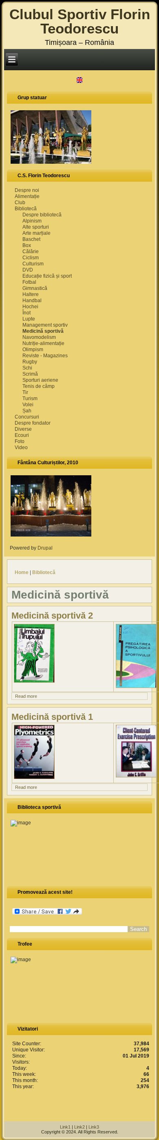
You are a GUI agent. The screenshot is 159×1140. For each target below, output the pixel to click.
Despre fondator (33, 423)
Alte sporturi (35, 227)
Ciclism (30, 258)
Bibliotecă (26, 209)
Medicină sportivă (43, 331)
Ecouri (22, 435)
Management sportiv (45, 325)
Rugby (29, 362)
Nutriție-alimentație (43, 343)
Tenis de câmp (38, 386)
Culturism (33, 264)
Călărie (30, 251)
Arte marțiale (36, 233)
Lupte (28, 319)
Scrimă (30, 374)
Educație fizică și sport (47, 276)
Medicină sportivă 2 (52, 615)
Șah (26, 411)
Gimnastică (34, 288)
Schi (27, 368)
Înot (26, 313)
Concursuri (27, 417)
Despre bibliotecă (42, 215)
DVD (27, 270)
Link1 (65, 1126)
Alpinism (32, 221)
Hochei (30, 306)
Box (26, 245)
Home (22, 572)
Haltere (30, 294)
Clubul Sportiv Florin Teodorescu (79, 21)
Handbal (32, 300)
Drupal (47, 548)
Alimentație (27, 196)
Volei (27, 404)
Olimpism (32, 349)
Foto (19, 441)
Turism (30, 398)
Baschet (31, 239)
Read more (26, 696)
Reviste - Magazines (45, 355)
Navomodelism (39, 337)
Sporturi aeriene (40, 380)
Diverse (23, 429)
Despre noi (27, 190)
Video (21, 447)
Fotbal (29, 282)
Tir (25, 392)
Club (20, 202)
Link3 (93, 1126)
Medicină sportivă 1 (52, 717)
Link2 (79, 1126)
